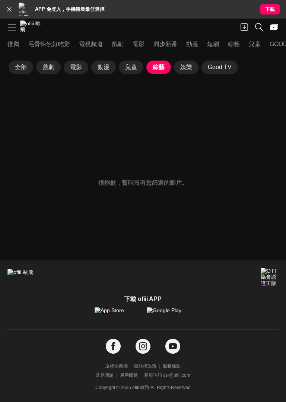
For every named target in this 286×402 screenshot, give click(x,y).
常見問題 (105, 375)
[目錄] (11, 27)
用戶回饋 (129, 375)
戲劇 (48, 67)
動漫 (103, 67)
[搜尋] (259, 27)
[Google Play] (169, 314)
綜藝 (159, 67)
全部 (21, 67)
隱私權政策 (145, 366)
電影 (76, 67)
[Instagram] (143, 346)
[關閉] (9, 9)
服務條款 (172, 366)
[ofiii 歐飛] (32, 27)
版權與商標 (116, 366)
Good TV (220, 67)
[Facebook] (113, 346)
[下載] (244, 27)
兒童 (131, 67)
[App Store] (117, 314)
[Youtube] (172, 346)
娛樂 (186, 67)
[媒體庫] (274, 27)
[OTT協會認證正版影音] (270, 277)
